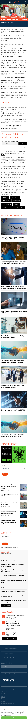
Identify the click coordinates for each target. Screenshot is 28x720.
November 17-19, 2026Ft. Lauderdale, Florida (11, 618)
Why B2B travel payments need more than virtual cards (13, 581)
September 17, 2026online (10, 629)
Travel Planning (19, 207)
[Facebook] (2, 657)
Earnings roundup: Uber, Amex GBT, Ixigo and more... (13, 411)
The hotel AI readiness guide (8, 560)
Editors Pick (6, 200)
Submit (22, 143)
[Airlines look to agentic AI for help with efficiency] (23, 505)
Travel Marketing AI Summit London (15, 633)
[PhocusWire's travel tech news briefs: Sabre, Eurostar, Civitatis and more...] (14, 350)
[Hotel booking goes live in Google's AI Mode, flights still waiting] (14, 226)
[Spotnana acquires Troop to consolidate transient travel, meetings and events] (14, 251)
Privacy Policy (22, 147)
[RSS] (10, 657)
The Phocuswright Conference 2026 (15, 615)
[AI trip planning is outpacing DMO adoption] (23, 496)
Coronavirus (15, 197)
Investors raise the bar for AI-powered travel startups (8, 512)
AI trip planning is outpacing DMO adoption (9, 494)
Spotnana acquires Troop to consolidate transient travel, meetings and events (13, 262)
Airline (16, 204)
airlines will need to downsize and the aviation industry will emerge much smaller (13, 79)
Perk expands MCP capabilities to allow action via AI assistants (13, 386)
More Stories (6, 605)
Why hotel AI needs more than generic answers (13, 591)
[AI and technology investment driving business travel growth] (14, 325)
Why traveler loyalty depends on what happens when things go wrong (13, 595)
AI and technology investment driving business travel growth (12, 336)
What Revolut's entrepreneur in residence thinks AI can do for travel (14, 312)
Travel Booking (7, 204)
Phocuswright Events (10, 653)
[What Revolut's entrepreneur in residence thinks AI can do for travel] (14, 300)
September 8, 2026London (10, 635)
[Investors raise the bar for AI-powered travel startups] (23, 514)
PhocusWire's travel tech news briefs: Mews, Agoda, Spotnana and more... (12, 435)
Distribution (9, 22)
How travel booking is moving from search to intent (12, 576)
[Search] (26, 2)
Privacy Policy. (15, 547)
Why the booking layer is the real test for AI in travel (13, 586)
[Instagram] (7, 657)
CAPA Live (10, 60)
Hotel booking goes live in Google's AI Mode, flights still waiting (13, 238)
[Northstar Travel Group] (9, 680)
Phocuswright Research (11, 648)
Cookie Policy (8, 715)
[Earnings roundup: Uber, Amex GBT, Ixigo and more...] (14, 399)
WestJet (3, 154)
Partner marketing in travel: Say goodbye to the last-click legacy (13, 601)
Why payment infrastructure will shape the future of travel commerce (13, 565)
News (2, 22)
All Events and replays (10, 638)
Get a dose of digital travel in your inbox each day (14, 135)
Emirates (17, 43)
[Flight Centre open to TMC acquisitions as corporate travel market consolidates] (14, 276)
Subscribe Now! (6, 663)
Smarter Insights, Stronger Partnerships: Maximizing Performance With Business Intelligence (13, 624)
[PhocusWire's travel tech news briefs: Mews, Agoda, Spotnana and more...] (14, 424)
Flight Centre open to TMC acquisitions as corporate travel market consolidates (13, 287)
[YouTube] (13, 657)
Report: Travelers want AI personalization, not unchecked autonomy (13, 570)
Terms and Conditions (12, 147)
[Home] (14, 2)
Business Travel (7, 207)
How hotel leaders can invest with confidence (12, 557)
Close (14, 717)
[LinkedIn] (5, 657)
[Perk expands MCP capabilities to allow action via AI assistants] (14, 375)
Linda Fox (5, 25)
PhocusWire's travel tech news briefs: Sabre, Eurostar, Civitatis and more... (12, 361)
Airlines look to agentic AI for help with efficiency (10, 503)
